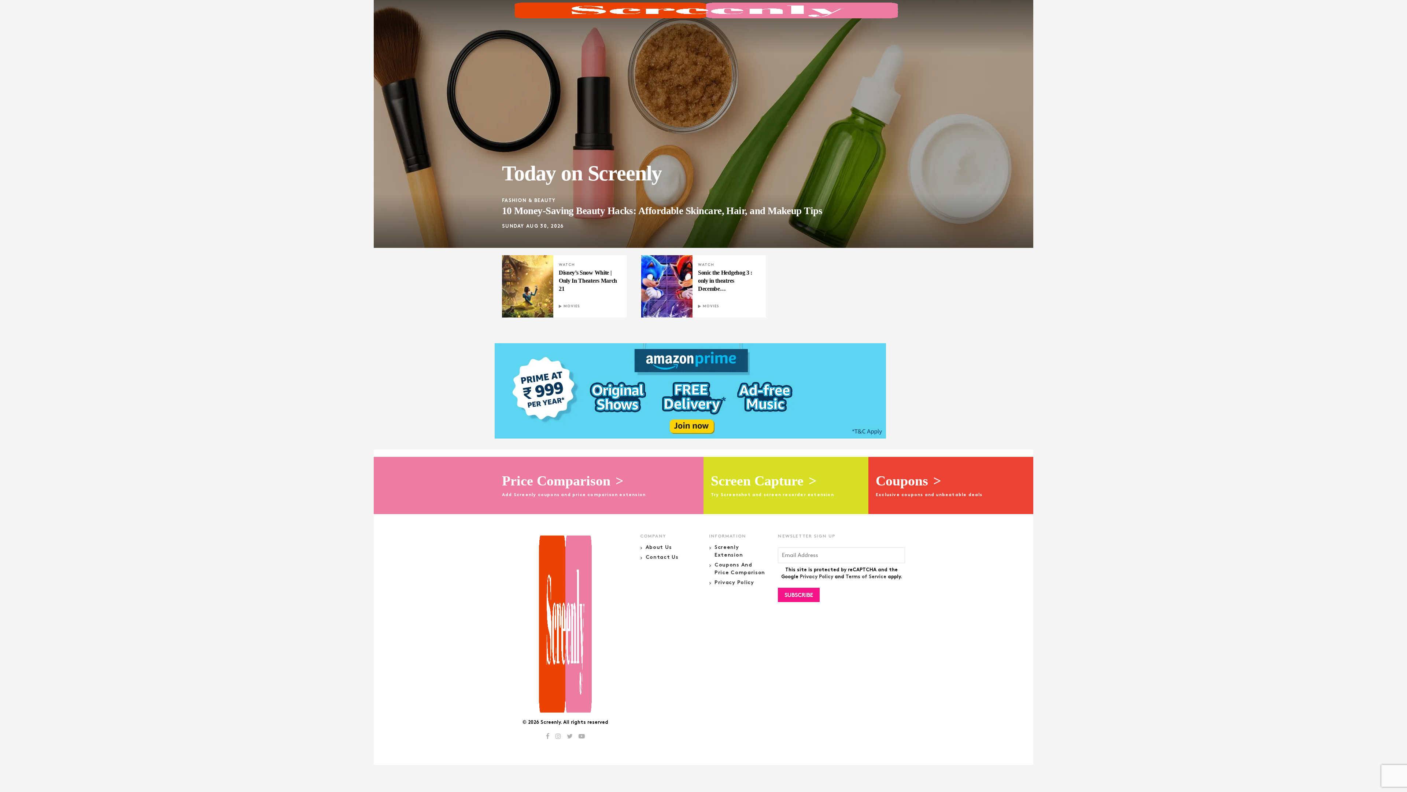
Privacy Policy (734, 583)
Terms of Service (866, 577)
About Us (659, 547)
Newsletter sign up (806, 536)
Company (653, 536)
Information (727, 536)
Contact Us (662, 557)
